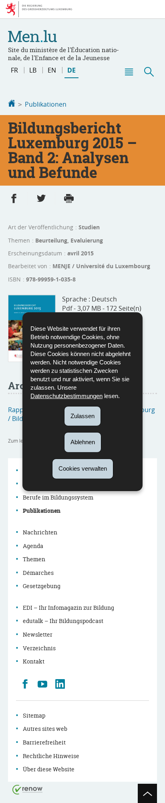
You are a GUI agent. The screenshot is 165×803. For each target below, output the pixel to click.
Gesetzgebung (41, 586)
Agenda (33, 546)
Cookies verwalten (82, 468)
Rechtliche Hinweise (51, 756)
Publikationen (45, 104)
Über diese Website (48, 769)
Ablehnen (82, 442)
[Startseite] (11, 104)
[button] (128, 72)
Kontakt (33, 661)
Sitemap (34, 715)
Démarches (38, 572)
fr (14, 70)
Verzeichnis (39, 648)
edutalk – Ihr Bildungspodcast (63, 621)
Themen (34, 559)
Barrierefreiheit (44, 742)
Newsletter (37, 634)
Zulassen (82, 415)
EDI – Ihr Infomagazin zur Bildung (68, 607)
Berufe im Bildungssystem (58, 497)
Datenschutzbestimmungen (66, 395)
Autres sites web (45, 728)
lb (32, 70)
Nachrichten (40, 532)
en (52, 70)
